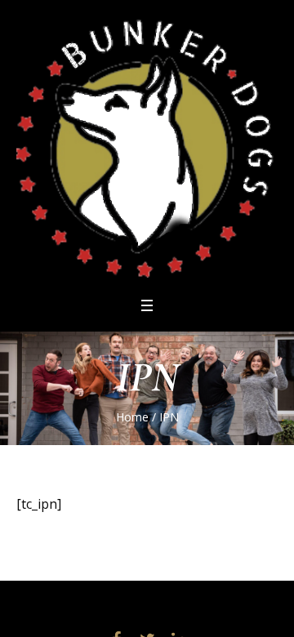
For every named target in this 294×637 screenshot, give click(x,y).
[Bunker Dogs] (147, 147)
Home (132, 417)
